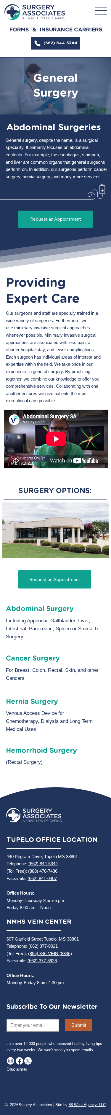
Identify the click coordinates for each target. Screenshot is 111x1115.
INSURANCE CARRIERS (71, 30)
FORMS (19, 30)
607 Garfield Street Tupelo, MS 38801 (43, 938)
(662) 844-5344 (43, 863)
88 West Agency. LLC (87, 1105)
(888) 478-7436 (42, 871)
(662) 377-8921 (43, 946)
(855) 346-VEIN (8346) (50, 953)
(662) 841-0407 (42, 878)
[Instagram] (10, 1061)
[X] (28, 1061)
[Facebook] (19, 1061)
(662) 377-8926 (42, 960)
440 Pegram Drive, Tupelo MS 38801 (42, 856)
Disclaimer (17, 1069)
